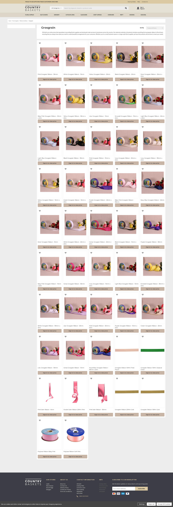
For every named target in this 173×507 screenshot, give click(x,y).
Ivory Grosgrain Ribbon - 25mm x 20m (125, 159)
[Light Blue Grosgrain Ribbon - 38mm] (49, 140)
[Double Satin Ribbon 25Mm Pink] (75, 392)
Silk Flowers (44, 14)
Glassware (84, 14)
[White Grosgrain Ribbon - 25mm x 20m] (75, 224)
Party (121, 14)
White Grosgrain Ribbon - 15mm (74, 74)
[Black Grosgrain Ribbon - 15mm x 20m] (127, 224)
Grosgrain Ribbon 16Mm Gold (150, 409)
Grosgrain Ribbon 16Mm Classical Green (151, 368)
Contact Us (145, 1)
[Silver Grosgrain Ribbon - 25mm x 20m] (152, 56)
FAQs (138, 1)
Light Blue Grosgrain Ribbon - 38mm (47, 159)
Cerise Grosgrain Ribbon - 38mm (74, 284)
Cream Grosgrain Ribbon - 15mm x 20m (75, 201)
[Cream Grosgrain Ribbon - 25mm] (152, 308)
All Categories (56, 8)
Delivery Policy (64, 487)
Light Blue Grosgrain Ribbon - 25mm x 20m (152, 117)
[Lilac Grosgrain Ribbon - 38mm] (49, 350)
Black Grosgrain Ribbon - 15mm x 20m (125, 243)
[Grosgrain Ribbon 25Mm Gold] (127, 392)
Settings (142, 504)
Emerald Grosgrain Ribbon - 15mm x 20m (126, 117)
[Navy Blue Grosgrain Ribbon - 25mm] (152, 182)
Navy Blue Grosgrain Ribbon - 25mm (152, 200)
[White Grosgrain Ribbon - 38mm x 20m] (49, 308)
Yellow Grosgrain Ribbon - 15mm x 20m (49, 201)
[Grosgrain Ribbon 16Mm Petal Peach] (127, 350)
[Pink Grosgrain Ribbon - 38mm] (49, 56)
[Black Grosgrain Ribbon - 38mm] (75, 140)
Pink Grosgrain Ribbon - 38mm (48, 74)
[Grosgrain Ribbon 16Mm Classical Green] (152, 350)
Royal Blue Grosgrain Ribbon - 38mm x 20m (99, 368)
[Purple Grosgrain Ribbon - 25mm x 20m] (101, 182)
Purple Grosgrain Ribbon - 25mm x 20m (100, 201)
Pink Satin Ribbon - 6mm (46, 409)
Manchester (49, 486)
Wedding (131, 14)
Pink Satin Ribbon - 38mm (97, 409)
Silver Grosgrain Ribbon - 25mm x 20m (151, 75)
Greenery (56, 14)
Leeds (47, 484)
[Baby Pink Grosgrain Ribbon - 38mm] (127, 182)
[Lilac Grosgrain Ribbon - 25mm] (75, 308)
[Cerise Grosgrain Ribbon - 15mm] (75, 350)
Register (142, 8)
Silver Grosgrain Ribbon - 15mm (48, 242)
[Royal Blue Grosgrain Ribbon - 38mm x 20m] (101, 350)
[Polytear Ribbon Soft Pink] (75, 434)
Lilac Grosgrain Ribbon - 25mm (73, 326)
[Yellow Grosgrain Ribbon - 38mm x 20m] (75, 98)
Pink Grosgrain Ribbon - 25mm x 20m (99, 327)
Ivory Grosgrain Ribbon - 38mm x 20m (151, 159)
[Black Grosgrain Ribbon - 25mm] (127, 56)
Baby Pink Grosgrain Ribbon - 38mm (124, 201)
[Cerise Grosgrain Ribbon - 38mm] (75, 266)
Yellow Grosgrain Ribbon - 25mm (99, 74)
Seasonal (143, 14)
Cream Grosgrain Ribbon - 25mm (151, 326)
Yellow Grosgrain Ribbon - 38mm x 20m (75, 117)
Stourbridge (49, 487)
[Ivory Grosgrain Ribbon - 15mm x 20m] (101, 266)
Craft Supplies (97, 14)
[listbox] (154, 28)
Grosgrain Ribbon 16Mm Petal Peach (124, 368)
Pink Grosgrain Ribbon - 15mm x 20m (99, 159)
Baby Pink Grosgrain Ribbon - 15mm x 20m (49, 285)
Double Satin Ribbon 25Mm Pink (74, 409)
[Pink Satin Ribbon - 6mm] (49, 392)
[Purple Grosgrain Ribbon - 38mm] (152, 224)
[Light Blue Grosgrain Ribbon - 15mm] (127, 266)
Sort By (142, 28)
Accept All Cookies (164, 504)
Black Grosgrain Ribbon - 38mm (74, 158)
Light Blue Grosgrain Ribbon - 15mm (127, 284)
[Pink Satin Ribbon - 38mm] (101, 392)
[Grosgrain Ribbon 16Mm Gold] (152, 392)
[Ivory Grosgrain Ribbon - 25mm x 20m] (127, 140)
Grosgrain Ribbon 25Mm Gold (124, 409)
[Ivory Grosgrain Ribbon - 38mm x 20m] (152, 140)
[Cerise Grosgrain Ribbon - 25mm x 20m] (101, 224)
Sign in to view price (49, 79)
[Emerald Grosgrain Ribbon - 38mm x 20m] (152, 266)
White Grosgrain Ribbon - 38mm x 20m (49, 327)
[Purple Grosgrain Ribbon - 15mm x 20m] (127, 308)
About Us (63, 484)
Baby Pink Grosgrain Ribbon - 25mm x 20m (49, 117)
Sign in (142, 7)
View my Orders (132, 1)
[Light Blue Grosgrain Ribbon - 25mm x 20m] (152, 98)
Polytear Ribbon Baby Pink (46, 451)
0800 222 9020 (83, 496)
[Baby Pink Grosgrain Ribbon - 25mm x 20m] (49, 98)
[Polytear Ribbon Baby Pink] (49, 434)
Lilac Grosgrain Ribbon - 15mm (99, 116)
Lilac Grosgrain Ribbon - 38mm (48, 368)
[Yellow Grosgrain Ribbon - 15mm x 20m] (49, 182)
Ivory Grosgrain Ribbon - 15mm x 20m (99, 285)
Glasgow (48, 489)
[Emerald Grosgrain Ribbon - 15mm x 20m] (127, 98)
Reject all (151, 504)
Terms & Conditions (66, 491)
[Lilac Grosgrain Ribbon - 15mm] (101, 98)
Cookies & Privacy (65, 489)
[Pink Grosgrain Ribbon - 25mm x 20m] (101, 308)
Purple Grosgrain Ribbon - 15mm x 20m (126, 327)
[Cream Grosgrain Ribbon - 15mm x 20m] (75, 182)
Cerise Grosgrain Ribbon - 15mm (74, 368)
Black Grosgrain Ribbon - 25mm (125, 74)
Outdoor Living (70, 14)
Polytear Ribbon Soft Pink (72, 451)
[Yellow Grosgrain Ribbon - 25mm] (101, 56)
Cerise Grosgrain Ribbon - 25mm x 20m (100, 243)
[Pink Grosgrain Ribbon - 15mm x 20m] (101, 140)
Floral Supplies (29, 14)
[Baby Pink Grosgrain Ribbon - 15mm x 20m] (49, 266)
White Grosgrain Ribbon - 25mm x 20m (75, 243)
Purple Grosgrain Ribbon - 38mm (151, 242)
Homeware (111, 14)
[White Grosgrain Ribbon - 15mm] (75, 56)
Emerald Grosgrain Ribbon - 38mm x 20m (152, 285)
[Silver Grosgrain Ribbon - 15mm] (49, 224)
